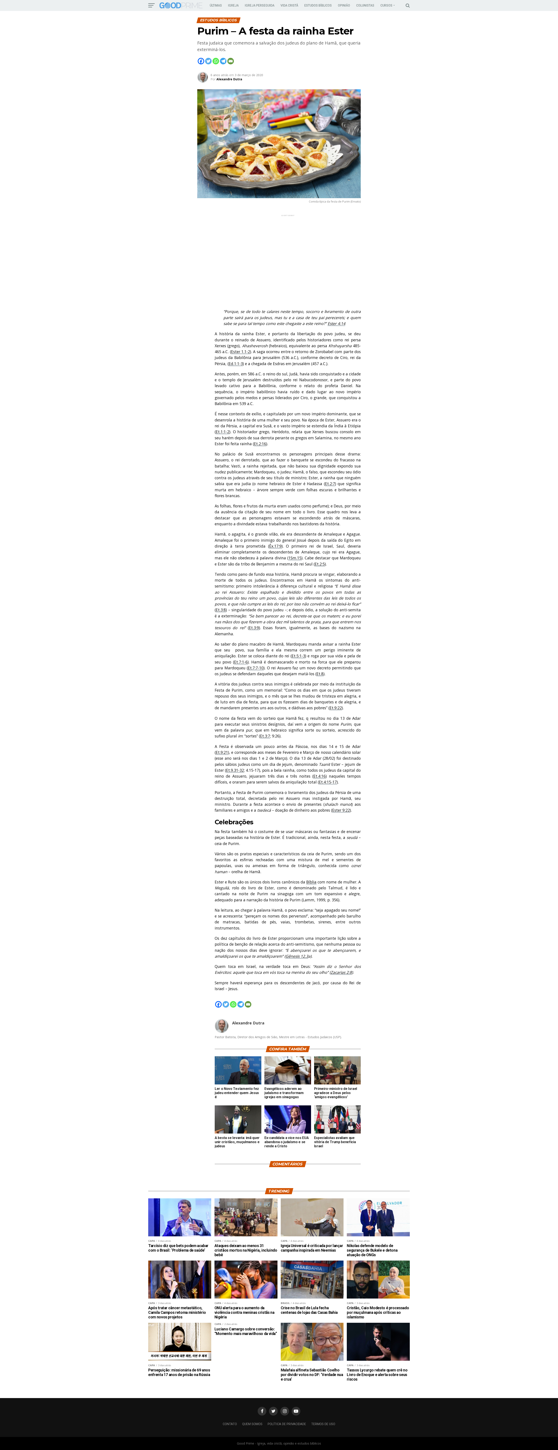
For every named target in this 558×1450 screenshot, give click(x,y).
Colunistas (365, 5)
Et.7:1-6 (241, 662)
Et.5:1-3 (298, 655)
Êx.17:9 (275, 546)
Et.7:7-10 (256, 667)
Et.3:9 (254, 627)
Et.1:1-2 (222, 431)
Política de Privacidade (287, 1424)
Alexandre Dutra (229, 79)
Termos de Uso (323, 1424)
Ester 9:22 (341, 810)
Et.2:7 (330, 483)
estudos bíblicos (318, 5)
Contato (230, 1424)
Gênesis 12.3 (297, 956)
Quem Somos (252, 1424)
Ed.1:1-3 (236, 363)
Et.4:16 (319, 776)
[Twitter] (208, 61)
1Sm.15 (294, 557)
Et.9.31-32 (235, 770)
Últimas (216, 5)
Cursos (386, 5)
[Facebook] (201, 61)
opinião (344, 5)
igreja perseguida (259, 5)
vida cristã (289, 5)
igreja (233, 5)
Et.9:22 (336, 707)
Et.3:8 (221, 609)
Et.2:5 (320, 564)
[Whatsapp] (216, 61)
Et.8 (319, 673)
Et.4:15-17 (328, 782)
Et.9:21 (222, 752)
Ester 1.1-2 (240, 351)
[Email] (230, 61)
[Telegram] (223, 61)
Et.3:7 (265, 736)
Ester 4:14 (336, 323)
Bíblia (311, 882)
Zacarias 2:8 (341, 972)
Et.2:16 (260, 443)
